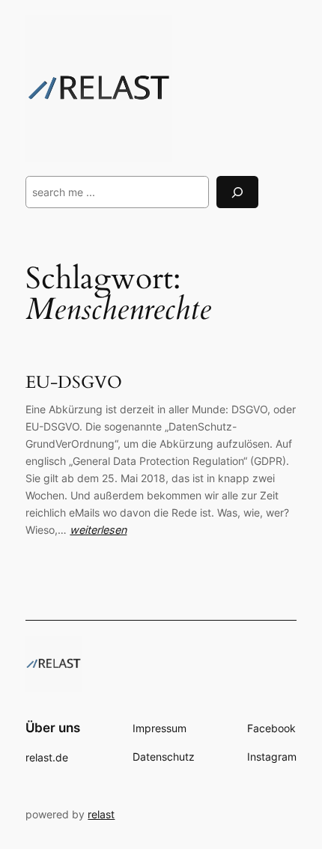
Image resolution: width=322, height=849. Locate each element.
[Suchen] (237, 192)
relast (101, 814)
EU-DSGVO (73, 382)
